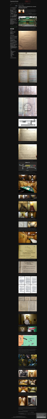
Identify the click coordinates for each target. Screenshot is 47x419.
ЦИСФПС (15, 38)
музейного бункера (30, 13)
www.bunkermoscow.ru (12, 33)
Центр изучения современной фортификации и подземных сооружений (13, 32)
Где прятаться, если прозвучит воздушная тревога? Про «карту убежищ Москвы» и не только (13, 22)
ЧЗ (16, 38)
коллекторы (11, 12)
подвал (14, 14)
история (12, 11)
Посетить (12, 3)
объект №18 (12, 44)
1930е (11, 7)
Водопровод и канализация (13, 51)
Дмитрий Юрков (23, 8)
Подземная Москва (14, 1)
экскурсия (11, 48)
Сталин (13, 38)
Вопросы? (23, 3)
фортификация (14, 16)
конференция (13, 12)
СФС (11, 38)
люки (10, 13)
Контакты (20, 3)
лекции (16, 12)
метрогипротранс (14, 13)
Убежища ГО (12, 56)
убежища (15, 15)
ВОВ (16, 7)
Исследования (28, 3)
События (25, 3)
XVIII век (15, 7)
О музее (14, 3)
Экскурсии (17, 3)
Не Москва (12, 53)
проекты (16, 14)
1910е (10, 7)
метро (12, 13)
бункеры (11, 10)
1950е (13, 7)
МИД (11, 37)
